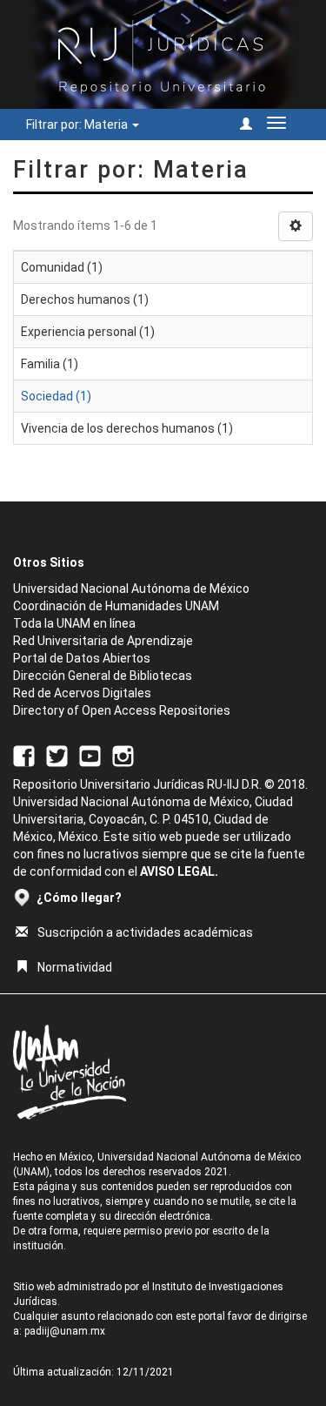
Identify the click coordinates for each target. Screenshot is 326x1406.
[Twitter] (57, 755)
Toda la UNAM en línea (74, 623)
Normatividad (74, 967)
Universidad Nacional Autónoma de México (131, 588)
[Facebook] (24, 755)
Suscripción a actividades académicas (145, 932)
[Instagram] (123, 755)
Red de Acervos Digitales (82, 693)
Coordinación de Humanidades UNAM (116, 606)
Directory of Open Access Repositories (121, 710)
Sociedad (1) (56, 396)
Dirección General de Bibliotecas (102, 676)
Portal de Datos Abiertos (81, 658)
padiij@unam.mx (64, 1331)
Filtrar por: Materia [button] (78, 124)
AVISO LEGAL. (179, 871)
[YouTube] (90, 755)
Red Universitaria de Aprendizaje (103, 641)
